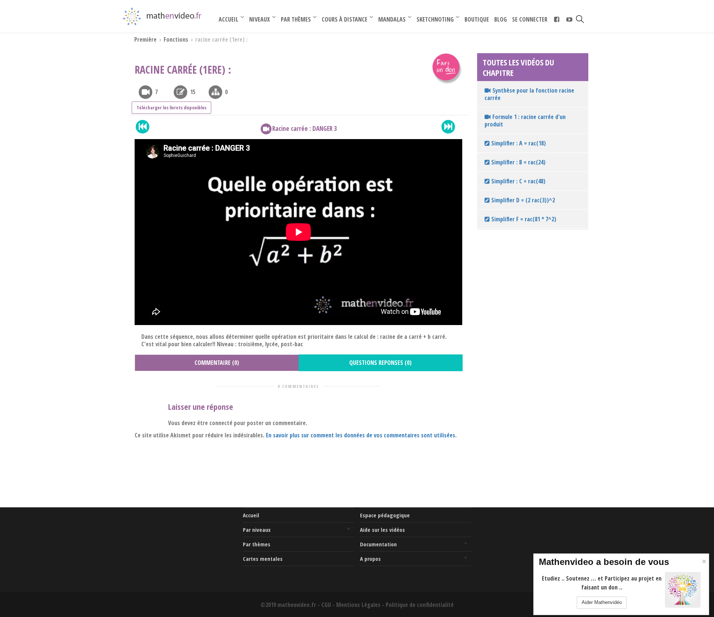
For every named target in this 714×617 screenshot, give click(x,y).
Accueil (251, 515)
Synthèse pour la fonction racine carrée (529, 94)
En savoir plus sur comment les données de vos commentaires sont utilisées (360, 435)
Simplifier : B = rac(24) (518, 162)
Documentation (378, 544)
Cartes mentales (263, 558)
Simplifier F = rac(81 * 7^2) (523, 219)
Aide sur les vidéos (382, 529)
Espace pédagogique (385, 515)
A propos (370, 558)
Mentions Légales (358, 605)
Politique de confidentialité (420, 605)
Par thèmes (256, 544)
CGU (326, 605)
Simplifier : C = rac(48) (518, 181)
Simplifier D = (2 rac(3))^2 (522, 200)
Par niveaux (257, 529)
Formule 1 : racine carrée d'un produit (525, 120)
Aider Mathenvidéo (602, 602)
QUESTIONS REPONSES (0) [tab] (380, 363)
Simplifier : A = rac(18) (518, 143)
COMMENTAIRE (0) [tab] (216, 363)
